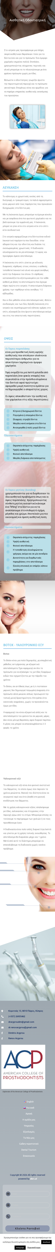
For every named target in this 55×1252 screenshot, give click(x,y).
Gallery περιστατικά (28, 1144)
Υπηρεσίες (29, 1126)
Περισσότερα (33, 1247)
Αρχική (29, 1113)
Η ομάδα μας (29, 1119)
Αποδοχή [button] (46, 1242)
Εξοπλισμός (29, 1132)
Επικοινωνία (29, 1156)
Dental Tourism (28, 1150)
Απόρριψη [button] (20, 1248)
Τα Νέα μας (28, 1138)
